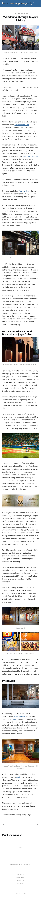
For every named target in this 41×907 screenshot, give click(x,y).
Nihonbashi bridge (30, 156)
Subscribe (20, 874)
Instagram (20, 883)
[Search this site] (33, 3)
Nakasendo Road (22, 125)
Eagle (18, 777)
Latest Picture (20, 877)
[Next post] (37, 825)
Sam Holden (24, 191)
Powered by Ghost (20, 893)
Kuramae (15, 719)
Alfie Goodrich (19, 716)
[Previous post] (3, 825)
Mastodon (20, 880)
